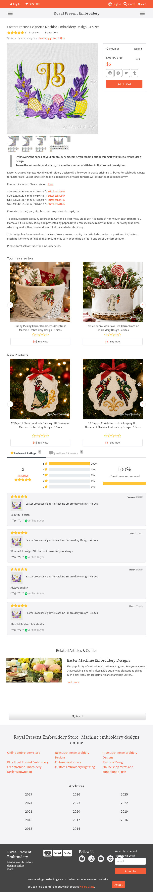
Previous (114, 49)
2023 (76, 802)
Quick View (40, 294)
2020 (76, 811)
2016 (124, 820)
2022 (124, 802)
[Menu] (10, 13)
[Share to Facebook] (118, 73)
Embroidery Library (68, 762)
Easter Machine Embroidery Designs (98, 660)
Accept (119, 884)
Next (137, 49)
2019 (124, 811)
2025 (124, 794)
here (50, 184)
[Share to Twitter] (126, 73)
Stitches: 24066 (56, 191)
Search (79, 716)
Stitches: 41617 (56, 204)
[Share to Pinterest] (110, 73)
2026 (76, 794)
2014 (76, 828)
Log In (17, 4)
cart (143, 4)
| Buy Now (40, 341)
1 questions (52, 32)
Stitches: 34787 (56, 200)
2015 (28, 828)
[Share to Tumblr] (134, 73)
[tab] (26, 453)
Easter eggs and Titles (52, 38)
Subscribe (130, 871)
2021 (28, 811)
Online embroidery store (23, 753)
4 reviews (34, 32)
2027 (28, 794)
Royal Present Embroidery (77, 13)
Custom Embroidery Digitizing (75, 767)
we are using (86, 886)
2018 (28, 820)
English (116, 4)
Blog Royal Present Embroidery (27, 762)
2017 (76, 820)
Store (10, 38)
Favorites (34, 3)
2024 (28, 802)
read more (73, 682)
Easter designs (26, 38)
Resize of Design (114, 762)
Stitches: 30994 (56, 195)
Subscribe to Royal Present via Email (126, 853)
